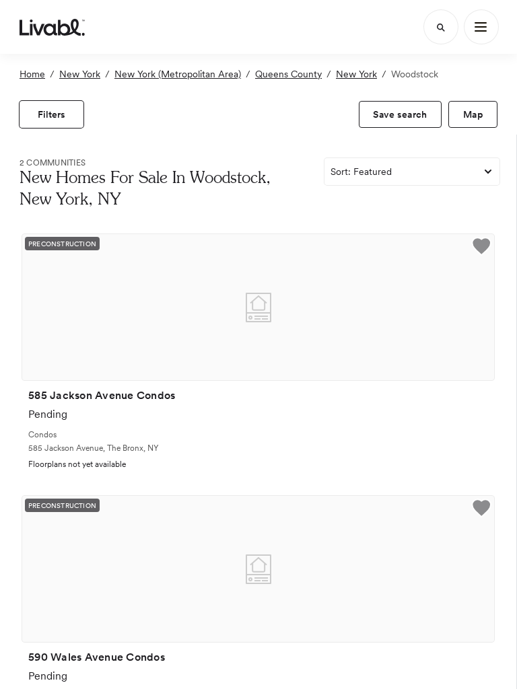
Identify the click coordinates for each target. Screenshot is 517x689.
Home (32, 74)
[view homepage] (52, 27)
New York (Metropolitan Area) (177, 74)
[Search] (441, 27)
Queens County (288, 74)
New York (79, 74)
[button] (481, 248)
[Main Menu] (481, 27)
